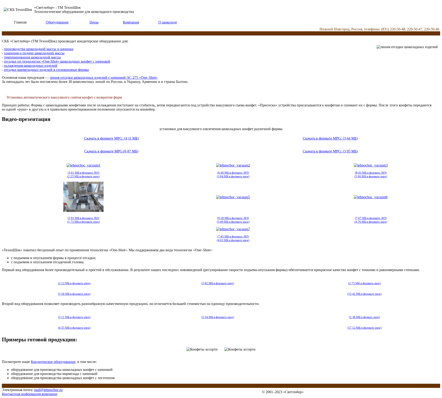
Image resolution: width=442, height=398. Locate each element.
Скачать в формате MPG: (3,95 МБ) (330, 151)
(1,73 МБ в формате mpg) (83, 221)
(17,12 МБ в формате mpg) (364, 327)
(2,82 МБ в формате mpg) (217, 283)
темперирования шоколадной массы (32, 57)
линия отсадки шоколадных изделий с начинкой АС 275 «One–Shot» (103, 77)
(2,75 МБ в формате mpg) (364, 283)
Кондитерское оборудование (53, 362)
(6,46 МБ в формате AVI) (233, 172)
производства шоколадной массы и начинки (38, 49)
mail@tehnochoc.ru (48, 390)
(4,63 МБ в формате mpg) (233, 240)
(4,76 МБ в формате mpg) (371, 221)
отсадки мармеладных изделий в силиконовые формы (46, 70)
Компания (131, 22)
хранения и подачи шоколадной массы (34, 53)
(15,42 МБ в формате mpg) (364, 294)
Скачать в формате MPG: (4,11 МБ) (111, 138)
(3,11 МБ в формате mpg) (74, 317)
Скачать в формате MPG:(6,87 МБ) (111, 151)
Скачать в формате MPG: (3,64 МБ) (330, 138)
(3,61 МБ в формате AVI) (83, 172)
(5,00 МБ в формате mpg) (371, 176)
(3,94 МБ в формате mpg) (233, 176)
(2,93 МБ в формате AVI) (83, 218)
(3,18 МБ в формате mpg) (74, 294)
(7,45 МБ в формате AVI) (233, 236)
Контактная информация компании (29, 394)
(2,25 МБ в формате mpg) (83, 176)
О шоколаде (167, 22)
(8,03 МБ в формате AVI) (371, 172)
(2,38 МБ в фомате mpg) (364, 317)
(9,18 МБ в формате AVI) (233, 218)
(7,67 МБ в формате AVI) (371, 218)
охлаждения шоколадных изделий (30, 65)
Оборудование (57, 22)
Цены (94, 22)
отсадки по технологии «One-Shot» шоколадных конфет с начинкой (57, 61)
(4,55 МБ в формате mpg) (74, 327)
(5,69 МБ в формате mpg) (233, 221)
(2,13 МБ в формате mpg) (74, 283)
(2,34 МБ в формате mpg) (217, 317)
